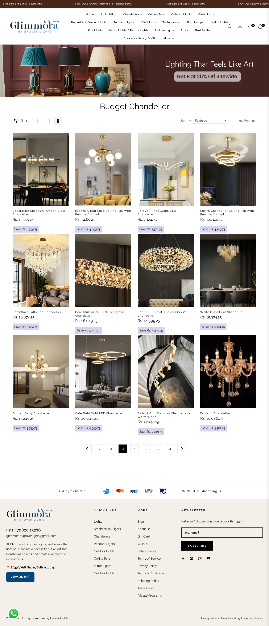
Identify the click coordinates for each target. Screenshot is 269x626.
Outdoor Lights (104, 551)
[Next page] (181, 449)
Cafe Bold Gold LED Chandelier (99, 413)
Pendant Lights (104, 544)
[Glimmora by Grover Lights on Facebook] (183, 558)
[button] (230, 26)
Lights (98, 521)
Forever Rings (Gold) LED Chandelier (157, 212)
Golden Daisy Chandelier (32, 413)
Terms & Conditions (151, 573)
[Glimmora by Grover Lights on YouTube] (208, 558)
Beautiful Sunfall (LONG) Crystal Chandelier (100, 313)
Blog (141, 521)
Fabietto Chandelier (215, 413)
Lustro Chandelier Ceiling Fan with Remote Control (227, 212)
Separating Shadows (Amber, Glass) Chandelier (40, 212)
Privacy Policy (147, 566)
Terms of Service (149, 558)
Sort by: (186, 120)
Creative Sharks (252, 618)
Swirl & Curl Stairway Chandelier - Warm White (164, 415)
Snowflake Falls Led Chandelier (37, 312)
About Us (144, 529)
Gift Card (144, 536)
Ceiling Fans (102, 558)
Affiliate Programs (150, 595)
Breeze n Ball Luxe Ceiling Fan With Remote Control (103, 212)
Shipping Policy (148, 581)
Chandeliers (102, 536)
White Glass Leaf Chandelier (222, 312)
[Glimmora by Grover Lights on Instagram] (200, 558)
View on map (20, 577)
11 (170, 448)
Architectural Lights (107, 529)
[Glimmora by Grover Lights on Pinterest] (191, 558)
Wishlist (143, 544)
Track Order (146, 588)
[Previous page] (87, 449)
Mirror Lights (102, 566)
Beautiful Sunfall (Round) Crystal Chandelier (163, 313)
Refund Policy (147, 551)
